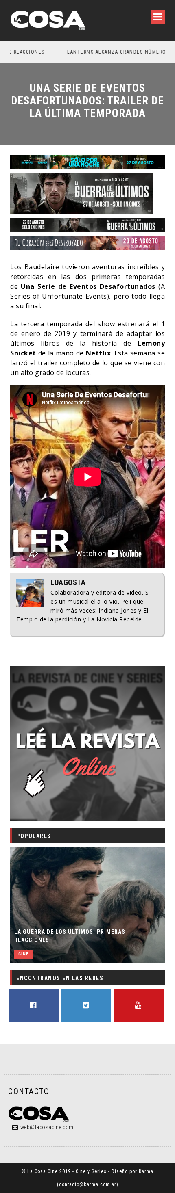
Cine (23, 954)
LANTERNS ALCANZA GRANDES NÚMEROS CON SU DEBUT (93, 52)
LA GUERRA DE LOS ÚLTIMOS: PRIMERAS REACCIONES (69, 936)
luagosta (67, 582)
